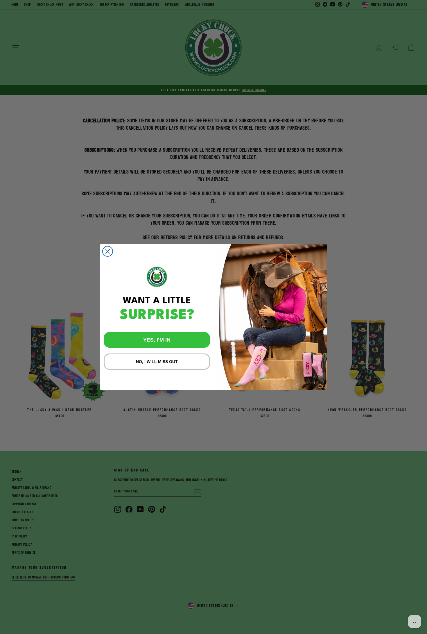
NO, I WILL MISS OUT (157, 361)
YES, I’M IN (157, 340)
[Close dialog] (108, 251)
